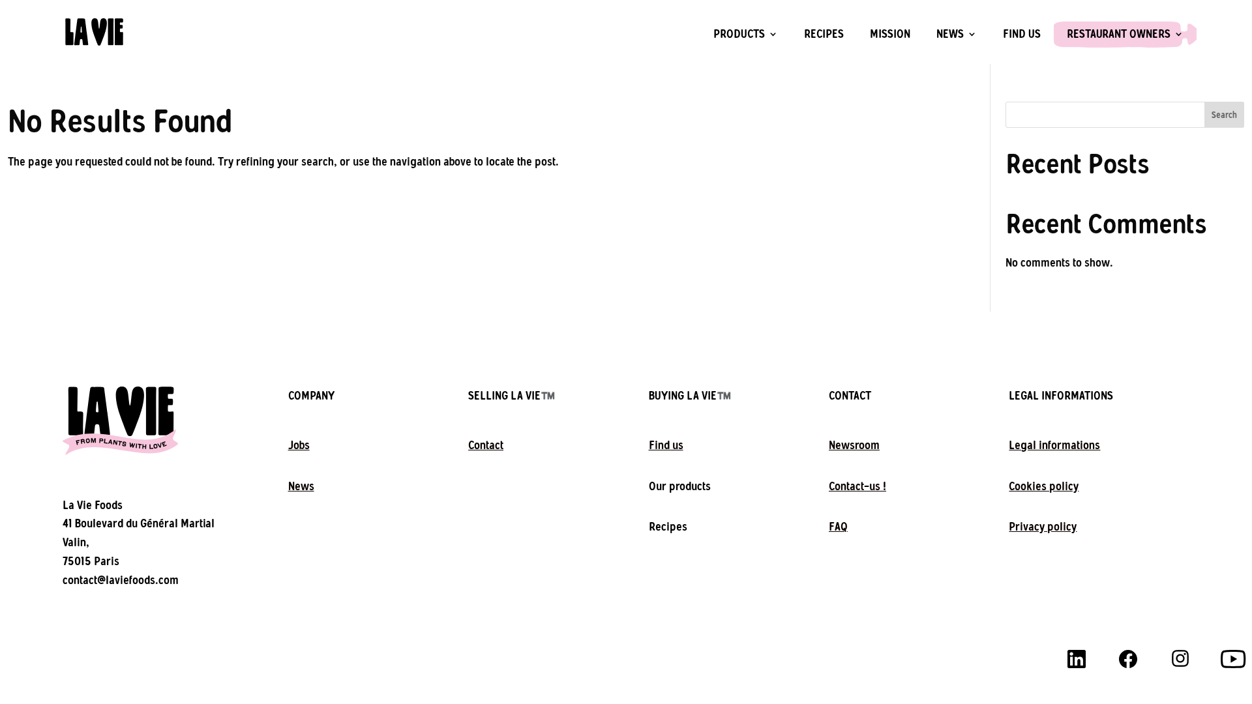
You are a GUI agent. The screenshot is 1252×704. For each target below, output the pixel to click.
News (950, 34)
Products (739, 34)
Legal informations (1054, 445)
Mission (890, 34)
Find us (1022, 34)
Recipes (824, 34)
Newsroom (854, 445)
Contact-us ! (857, 486)
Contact (485, 445)
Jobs (299, 445)
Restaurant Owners (1118, 34)
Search (1224, 115)
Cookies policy (1044, 486)
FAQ (838, 527)
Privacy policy (1043, 527)
